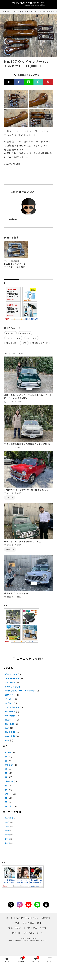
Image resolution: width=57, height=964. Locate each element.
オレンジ (9, 765)
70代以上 (9, 818)
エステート (10, 719)
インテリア (31, 11)
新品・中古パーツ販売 (19, 928)
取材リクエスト (40, 928)
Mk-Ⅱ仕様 (10, 549)
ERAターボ (10, 711)
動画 (39, 923)
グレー (8, 793)
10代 (7, 822)
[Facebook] (19, 82)
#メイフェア (31, 338)
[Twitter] (9, 82)
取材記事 (46, 918)
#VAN (24, 343)
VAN (7, 728)
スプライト (10, 695)
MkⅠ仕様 (9, 724)
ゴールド (9, 781)
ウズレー (9, 703)
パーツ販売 (18, 11)
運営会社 (16, 933)
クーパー (9, 497)
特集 (17, 923)
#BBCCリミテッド (40, 343)
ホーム (9, 918)
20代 (7, 826)
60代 (7, 843)
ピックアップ (11, 674)
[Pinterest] (48, 82)
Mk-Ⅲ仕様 (10, 715)
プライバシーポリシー (34, 933)
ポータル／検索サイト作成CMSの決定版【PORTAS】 (28, 940)
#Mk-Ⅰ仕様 (25, 333)
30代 (7, 830)
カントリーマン (12, 678)
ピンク (8, 752)
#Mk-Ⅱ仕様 (11, 343)
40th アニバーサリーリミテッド (20, 690)
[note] (38, 82)
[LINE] (28, 82)
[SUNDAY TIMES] (28, 4)
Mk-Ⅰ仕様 (10, 736)
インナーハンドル (47, 11)
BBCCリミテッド (13, 686)
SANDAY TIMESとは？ (27, 918)
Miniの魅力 (28, 923)
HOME (8, 11)
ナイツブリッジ (12, 707)
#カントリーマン (13, 338)
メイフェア (10, 682)
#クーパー (10, 333)
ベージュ (9, 806)
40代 (7, 834)
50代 (7, 839)
